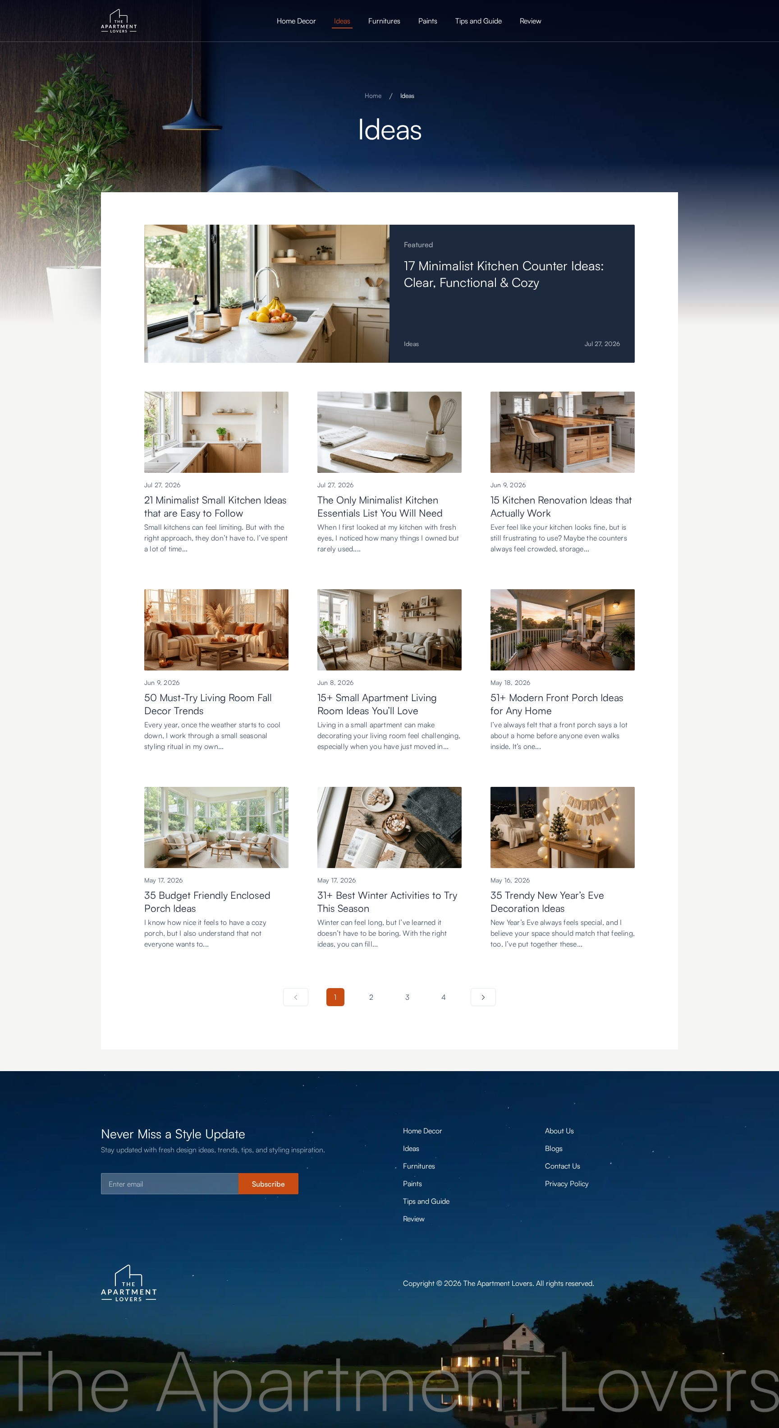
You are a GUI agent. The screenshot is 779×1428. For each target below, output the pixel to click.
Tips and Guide (478, 20)
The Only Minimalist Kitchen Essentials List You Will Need (380, 506)
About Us (559, 1130)
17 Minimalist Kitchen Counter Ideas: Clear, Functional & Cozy (504, 274)
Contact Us (562, 1165)
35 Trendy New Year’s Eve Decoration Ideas (547, 901)
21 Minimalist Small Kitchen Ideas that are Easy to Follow (215, 506)
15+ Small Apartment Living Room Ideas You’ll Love (377, 703)
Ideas (342, 20)
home (373, 95)
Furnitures (384, 20)
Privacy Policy (567, 1183)
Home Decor (296, 20)
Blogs (554, 1148)
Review (530, 20)
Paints (427, 20)
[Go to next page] (483, 997)
